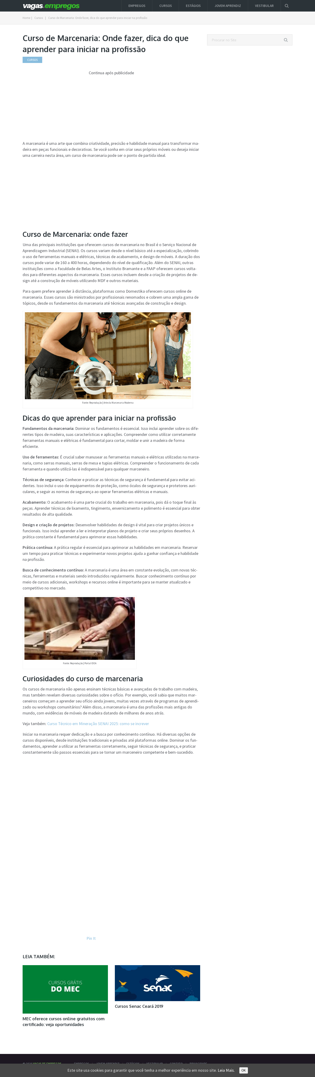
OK (243, 1070)
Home (26, 18)
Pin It (91, 938)
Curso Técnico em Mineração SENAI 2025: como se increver (98, 723)
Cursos (165, 5)
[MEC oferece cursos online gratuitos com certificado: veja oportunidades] (65, 989)
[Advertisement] (111, 108)
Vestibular (264, 5)
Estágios (193, 5)
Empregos (136, 5)
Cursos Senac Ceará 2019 (139, 1006)
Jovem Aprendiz (228, 5)
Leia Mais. (226, 1070)
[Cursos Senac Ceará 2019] (157, 983)
